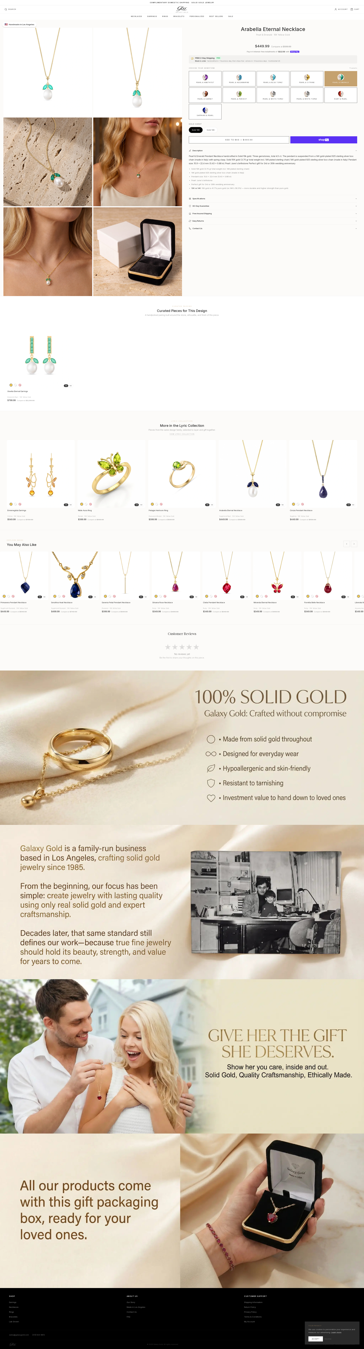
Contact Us (132, 1312)
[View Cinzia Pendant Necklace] (323, 474)
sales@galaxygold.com (19, 1335)
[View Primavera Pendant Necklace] (24, 576)
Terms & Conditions (253, 1317)
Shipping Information (253, 1302)
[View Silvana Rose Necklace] (176, 576)
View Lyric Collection (182, 434)
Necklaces (136, 16)
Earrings (152, 16)
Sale (230, 16)
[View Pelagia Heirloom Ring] (182, 474)
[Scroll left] (347, 544)
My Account (249, 1321)
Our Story (131, 1302)
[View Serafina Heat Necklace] (75, 576)
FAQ (128, 1317)
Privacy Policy (250, 1312)
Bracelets (179, 16)
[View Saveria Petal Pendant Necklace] (125, 576)
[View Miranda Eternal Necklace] (277, 576)
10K (66, 386)
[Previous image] (10, 355)
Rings (165, 16)
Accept (315, 1339)
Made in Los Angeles (136, 1307)
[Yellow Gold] (11, 385)
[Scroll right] (354, 544)
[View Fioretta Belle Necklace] (328, 576)
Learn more (336, 1332)
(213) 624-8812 (38, 1335)
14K (70, 386)
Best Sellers (216, 16)
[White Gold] (15, 385)
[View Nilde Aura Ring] (111, 474)
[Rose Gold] (20, 385)
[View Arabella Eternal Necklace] (253, 474)
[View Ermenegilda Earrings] (41, 474)
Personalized (197, 16)
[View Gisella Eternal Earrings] (41, 355)
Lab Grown (14, 1321)
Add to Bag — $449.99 (239, 140)
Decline (328, 1339)
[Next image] (71, 355)
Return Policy (250, 1307)
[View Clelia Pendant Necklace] (226, 576)
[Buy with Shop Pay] (323, 139)
